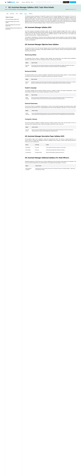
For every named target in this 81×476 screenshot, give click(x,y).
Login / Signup (73, 2)
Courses (23, 2)
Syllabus (25, 13)
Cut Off (17, 13)
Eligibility (21, 13)
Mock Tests (28, 2)
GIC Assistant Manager (12, 9)
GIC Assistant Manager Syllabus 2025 (12, 19)
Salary (7, 13)
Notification (30, 13)
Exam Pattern (12, 13)
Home (7, 9)
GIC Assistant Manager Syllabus (22, 9)
